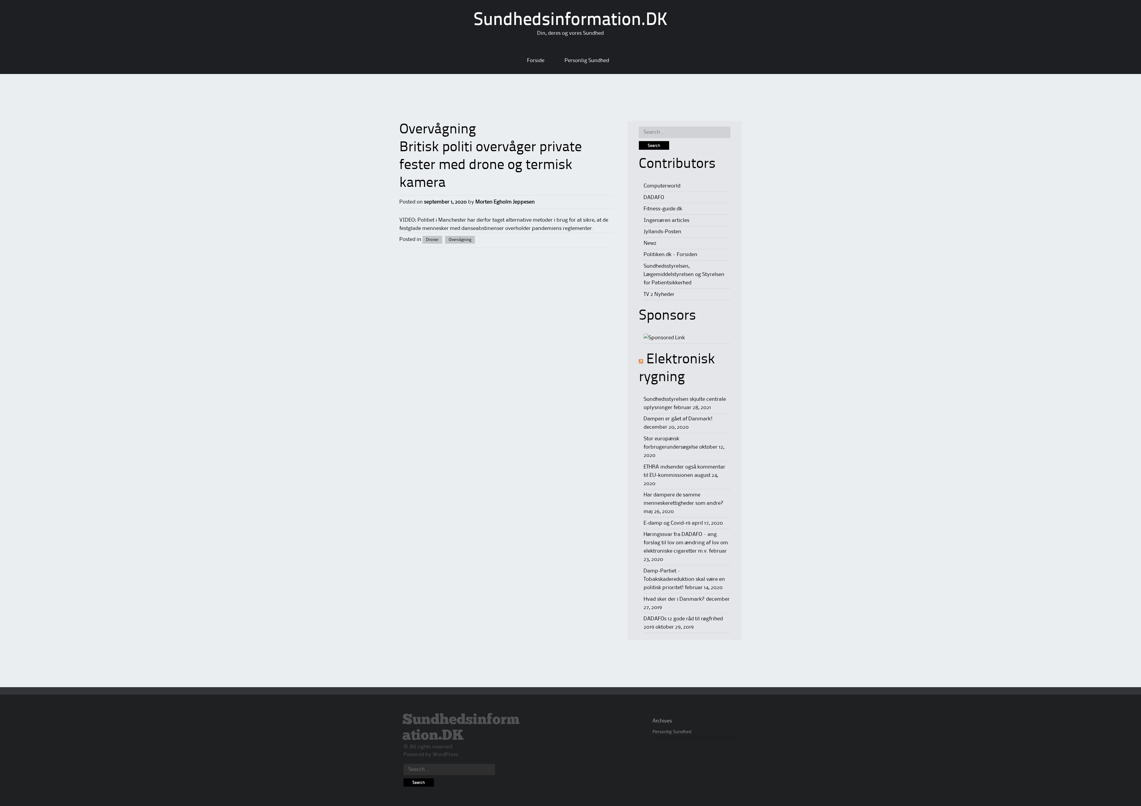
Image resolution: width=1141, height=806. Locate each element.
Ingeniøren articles (666, 220)
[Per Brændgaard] (664, 337)
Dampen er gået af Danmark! (678, 419)
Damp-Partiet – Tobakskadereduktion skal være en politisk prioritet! (684, 579)
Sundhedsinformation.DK (571, 20)
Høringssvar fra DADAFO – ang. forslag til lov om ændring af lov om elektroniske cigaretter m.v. (686, 542)
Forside (535, 60)
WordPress (445, 754)
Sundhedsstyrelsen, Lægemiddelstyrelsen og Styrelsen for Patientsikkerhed (684, 274)
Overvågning (460, 240)
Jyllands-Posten (662, 231)
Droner (432, 240)
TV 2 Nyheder (659, 294)
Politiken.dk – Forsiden (670, 254)
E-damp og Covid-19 (667, 523)
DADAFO (654, 197)
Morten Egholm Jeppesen (505, 202)
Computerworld (662, 186)
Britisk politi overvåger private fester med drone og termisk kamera (490, 165)
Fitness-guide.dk (663, 208)
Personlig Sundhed (587, 60)
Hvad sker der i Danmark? (674, 599)
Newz (650, 243)
